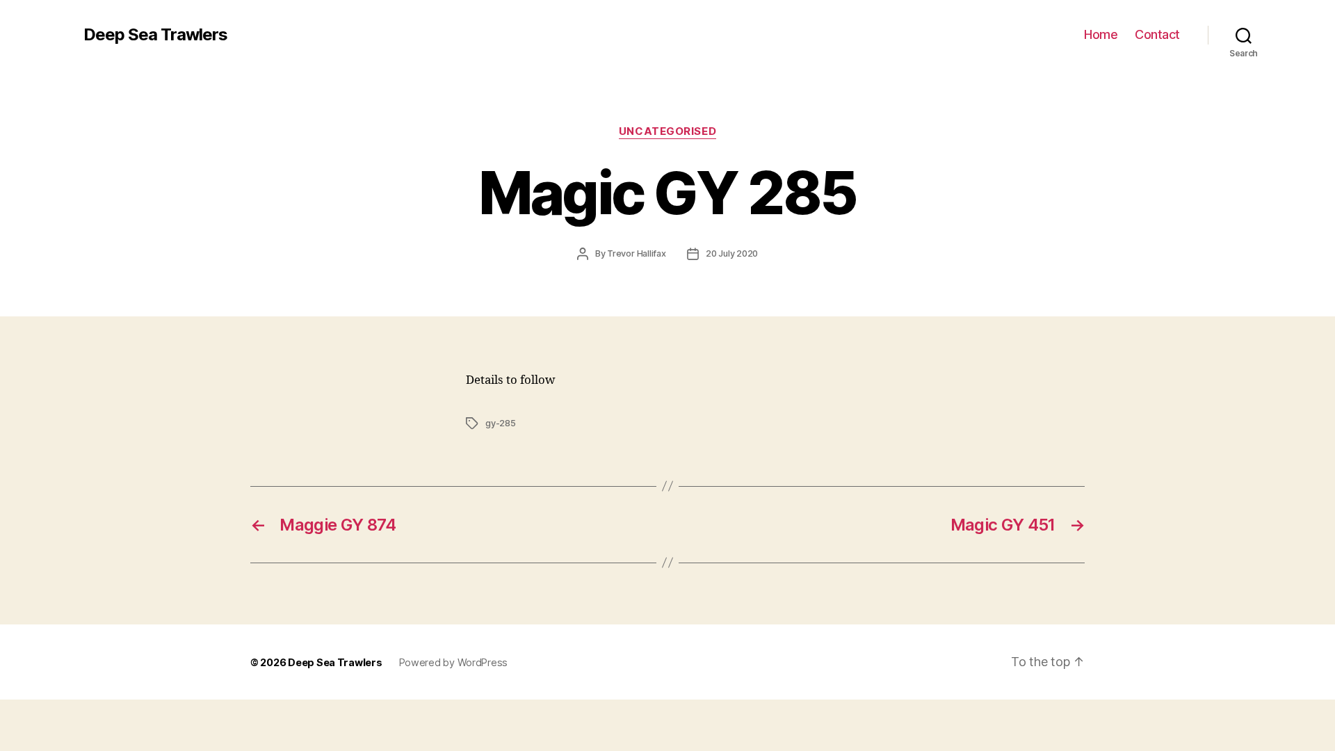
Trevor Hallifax (636, 253)
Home (1100, 34)
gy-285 (500, 423)
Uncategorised (667, 131)
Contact (1157, 34)
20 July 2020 (732, 253)
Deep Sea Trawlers (155, 34)
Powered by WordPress (453, 662)
